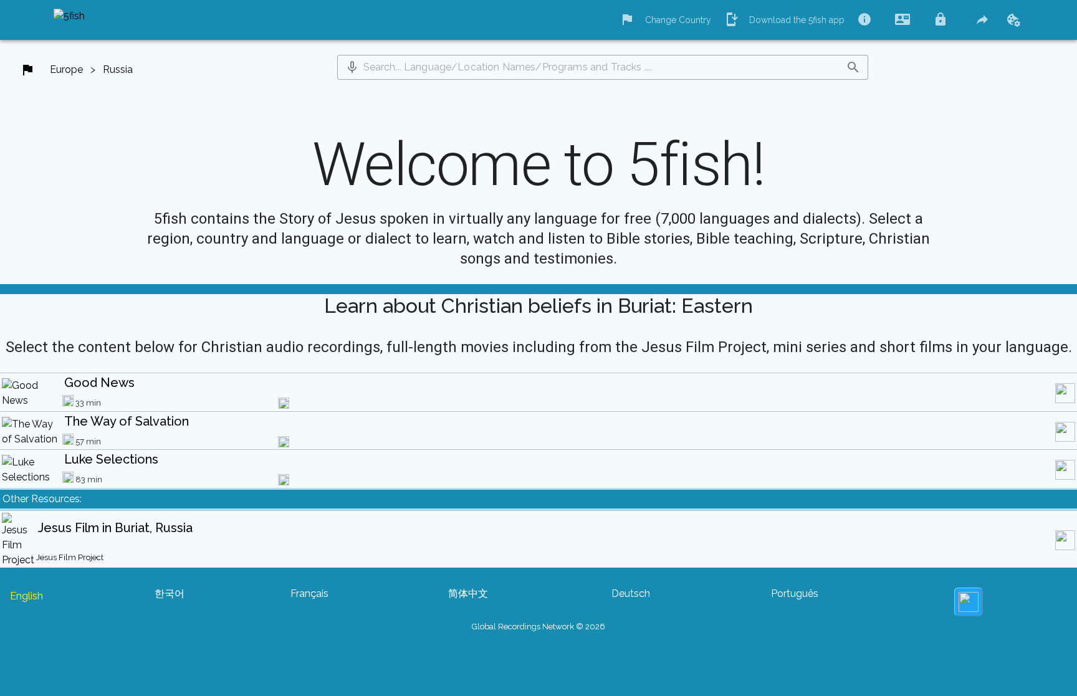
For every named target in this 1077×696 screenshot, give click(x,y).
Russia (118, 69)
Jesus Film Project (69, 557)
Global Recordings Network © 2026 (538, 626)
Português (794, 593)
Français (309, 593)
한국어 (169, 593)
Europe (66, 69)
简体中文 (468, 593)
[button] (352, 67)
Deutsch (630, 593)
